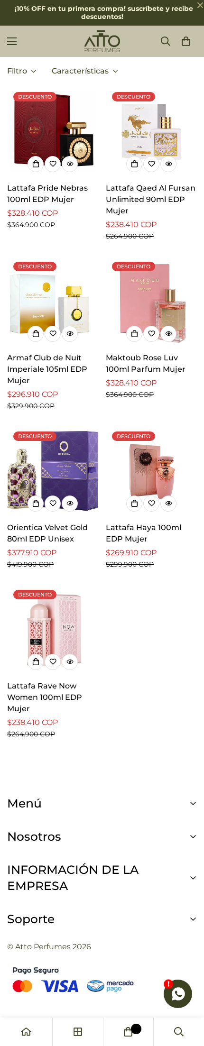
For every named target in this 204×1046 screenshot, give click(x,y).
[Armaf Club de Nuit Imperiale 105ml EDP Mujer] (52, 301)
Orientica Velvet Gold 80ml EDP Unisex (47, 533)
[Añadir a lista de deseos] (53, 164)
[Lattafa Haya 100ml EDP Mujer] (151, 470)
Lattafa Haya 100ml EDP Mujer (143, 533)
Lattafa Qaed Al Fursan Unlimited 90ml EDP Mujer (150, 199)
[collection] (78, 1032)
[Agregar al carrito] (36, 164)
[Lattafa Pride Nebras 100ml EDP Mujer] (52, 131)
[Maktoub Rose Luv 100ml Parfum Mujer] (151, 301)
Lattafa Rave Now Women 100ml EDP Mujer (44, 697)
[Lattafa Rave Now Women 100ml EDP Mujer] (52, 629)
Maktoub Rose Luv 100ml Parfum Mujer (145, 363)
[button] (186, 41)
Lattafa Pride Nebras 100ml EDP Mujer (47, 194)
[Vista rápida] (70, 164)
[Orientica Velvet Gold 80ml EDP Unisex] (52, 470)
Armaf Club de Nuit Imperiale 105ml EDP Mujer (47, 369)
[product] (26, 1031)
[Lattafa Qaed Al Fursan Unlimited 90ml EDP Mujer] (151, 131)
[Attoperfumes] (102, 41)
